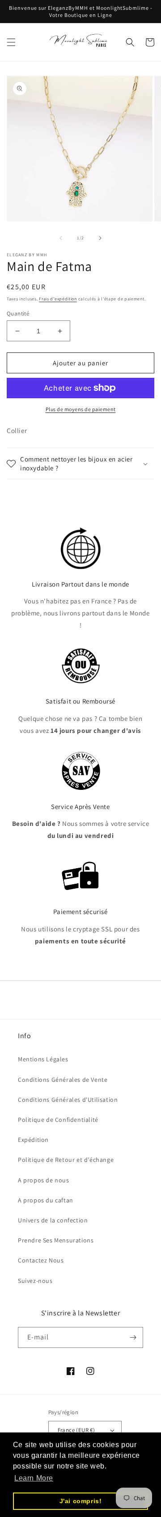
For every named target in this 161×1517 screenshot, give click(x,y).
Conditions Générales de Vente (62, 1080)
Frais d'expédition (58, 299)
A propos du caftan (45, 1200)
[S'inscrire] (133, 1337)
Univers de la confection (53, 1220)
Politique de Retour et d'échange (66, 1160)
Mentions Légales (43, 1059)
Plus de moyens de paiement (81, 409)
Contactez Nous (41, 1260)
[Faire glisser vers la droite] (100, 238)
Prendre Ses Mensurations (55, 1240)
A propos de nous (43, 1180)
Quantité (18, 313)
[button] (11, 42)
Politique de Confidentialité (58, 1120)
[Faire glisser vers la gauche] (61, 238)
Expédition (33, 1140)
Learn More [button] (33, 1478)
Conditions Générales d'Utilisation (68, 1100)
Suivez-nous (35, 1281)
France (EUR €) (76, 1430)
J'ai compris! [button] (80, 1501)
